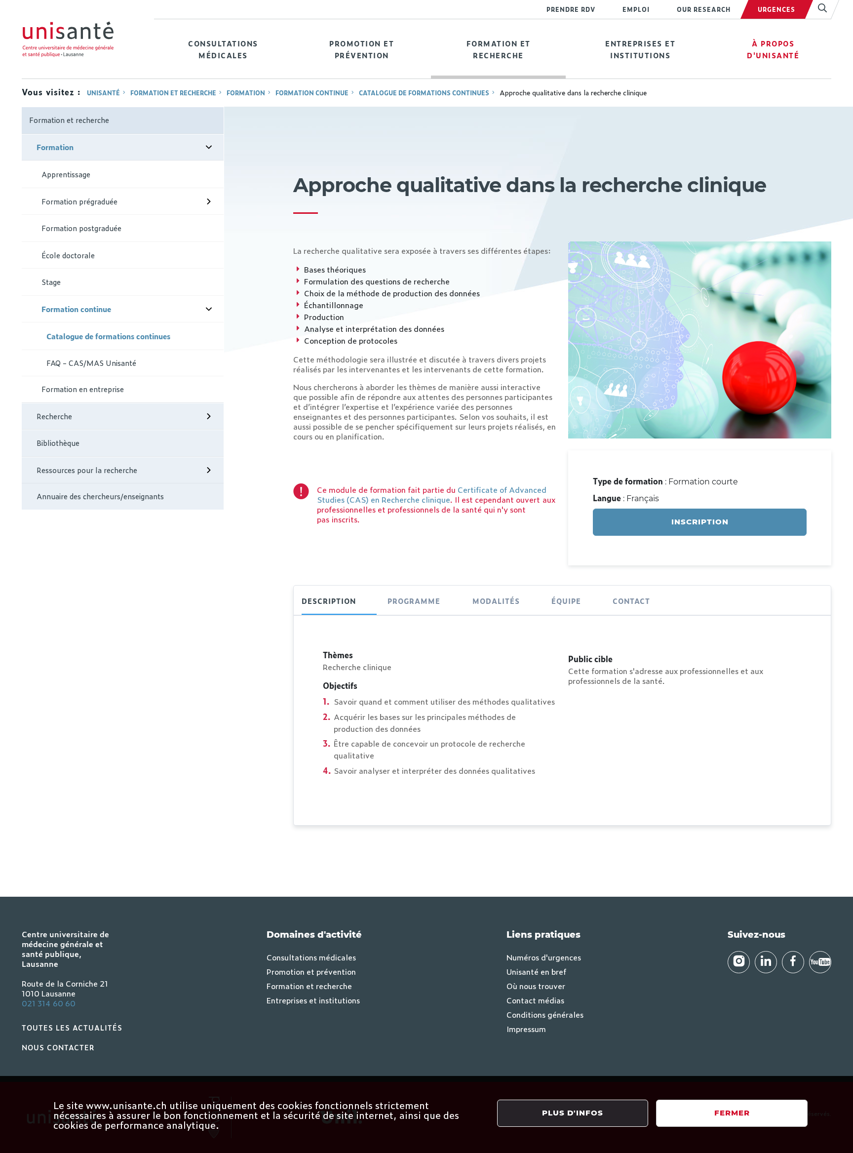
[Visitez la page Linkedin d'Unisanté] (766, 962)
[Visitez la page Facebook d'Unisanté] (793, 962)
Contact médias (535, 1000)
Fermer (732, 1112)
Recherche (54, 416)
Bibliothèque (58, 442)
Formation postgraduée (81, 228)
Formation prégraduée (79, 201)
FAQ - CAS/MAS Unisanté (91, 362)
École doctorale (68, 255)
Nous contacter (58, 1047)
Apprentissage (65, 174)
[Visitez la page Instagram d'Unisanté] (739, 962)
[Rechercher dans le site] (818, 9)
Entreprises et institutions (640, 49)
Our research (704, 9)
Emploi (636, 9)
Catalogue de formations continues (424, 92)
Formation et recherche (498, 49)
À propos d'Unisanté (773, 49)
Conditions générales (544, 1014)
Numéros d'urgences (543, 957)
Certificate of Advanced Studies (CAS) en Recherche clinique (431, 494)
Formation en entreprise (82, 389)
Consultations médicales (223, 49)
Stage (51, 281)
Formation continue (312, 92)
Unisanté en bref (536, 971)
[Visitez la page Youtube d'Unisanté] (820, 962)
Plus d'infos (572, 1112)
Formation (246, 92)
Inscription (700, 521)
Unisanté (103, 92)
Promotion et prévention (361, 49)
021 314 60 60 (49, 1003)
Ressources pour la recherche (87, 470)
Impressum (526, 1028)
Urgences (776, 9)
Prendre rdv (570, 9)
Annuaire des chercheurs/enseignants (100, 496)
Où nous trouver (535, 986)
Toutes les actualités (72, 1027)
